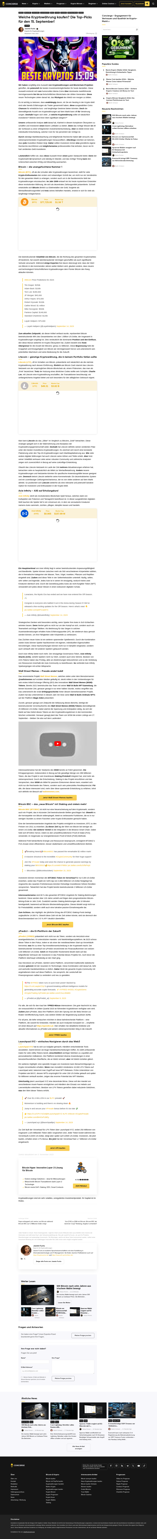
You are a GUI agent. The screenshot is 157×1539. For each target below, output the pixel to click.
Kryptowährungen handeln (55, 1484)
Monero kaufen (86, 1486)
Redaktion (14, 1484)
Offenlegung (90, 33)
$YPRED (34, 983)
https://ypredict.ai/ (45, 1026)
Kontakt (13, 1481)
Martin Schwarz (57, 1430)
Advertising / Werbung (18, 1500)
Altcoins (25, 10)
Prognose (61, 4)
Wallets (47, 4)
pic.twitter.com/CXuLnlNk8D (58, 993)
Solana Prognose (122, 1481)
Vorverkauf (63, 12)
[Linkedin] (22, 1259)
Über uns (14, 1478)
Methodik (14, 1486)
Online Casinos (108, 4)
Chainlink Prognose (122, 1492)
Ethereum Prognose (123, 1489)
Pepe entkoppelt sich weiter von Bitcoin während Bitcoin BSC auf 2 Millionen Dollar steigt (35, 1223)
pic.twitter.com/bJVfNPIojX (79, 865)
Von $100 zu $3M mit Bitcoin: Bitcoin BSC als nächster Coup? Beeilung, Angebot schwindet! (80, 1223)
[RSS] (122, 1466)
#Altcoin (71, 1114)
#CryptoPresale (82, 1114)
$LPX (52, 1098)
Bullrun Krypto (50, 1486)
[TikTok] (144, 1466)
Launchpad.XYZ (45, 12)
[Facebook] (111, 1466)
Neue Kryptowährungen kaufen (91, 1481)
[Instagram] (116, 1466)
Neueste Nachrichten (112, 109)
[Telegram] (127, 1466)
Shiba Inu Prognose (123, 1478)
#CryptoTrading (31, 993)
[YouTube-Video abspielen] (57, 744)
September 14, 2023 (65, 326)
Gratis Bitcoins (86, 1489)
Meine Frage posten (83, 1335)
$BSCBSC (39, 865)
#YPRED (63, 990)
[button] (152, 6)
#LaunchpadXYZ (55, 1114)
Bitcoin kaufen (50, 1478)
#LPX (65, 1114)
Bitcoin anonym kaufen (88, 1478)
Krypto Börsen (76, 4)
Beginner (92, 4)
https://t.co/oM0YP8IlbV (57, 865)
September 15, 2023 (62, 871)
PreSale (57, 12)
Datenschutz (15, 1494)
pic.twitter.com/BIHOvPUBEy (36, 1117)
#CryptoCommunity (64, 857)
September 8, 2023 (58, 998)
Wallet (85, 1420)
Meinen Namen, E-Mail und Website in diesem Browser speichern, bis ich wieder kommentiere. (33, 1379)
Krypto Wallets (51, 1500)
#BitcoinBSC (48, 851)
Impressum (14, 1489)
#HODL (71, 990)
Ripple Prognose (122, 1484)
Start (19, 10)
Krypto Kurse (50, 1497)
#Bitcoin (27, 280)
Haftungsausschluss (17, 1492)
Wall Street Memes (72, 12)
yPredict (81, 12)
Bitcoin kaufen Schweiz (89, 1484)
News (24, 4)
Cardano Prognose (122, 1486)
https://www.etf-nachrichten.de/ (62, 1255)
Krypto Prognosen (52, 1494)
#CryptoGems (80, 990)
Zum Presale (81, 1186)
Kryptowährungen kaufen (54, 1489)
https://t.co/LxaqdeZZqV (34, 986)
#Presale (35, 862)
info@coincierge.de (29, 1532)
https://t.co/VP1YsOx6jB (37, 1114)
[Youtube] (138, 1466)
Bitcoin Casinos (86, 1494)
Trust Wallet (85, 1492)
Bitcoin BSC (28, 12)
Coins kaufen (35, 12)
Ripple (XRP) (116, 1420)
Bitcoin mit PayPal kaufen (54, 1481)
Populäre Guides (110, 64)
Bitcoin (52, 1422)
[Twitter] (25, 1259)
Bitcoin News (25, 1422)
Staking (48, 1502)
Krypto (35, 4)
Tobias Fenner (64, 1292)
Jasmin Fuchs (29, 29)
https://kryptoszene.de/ (41, 1255)
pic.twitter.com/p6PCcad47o (36, 610)
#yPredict (42, 993)
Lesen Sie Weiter (64, 1302)
